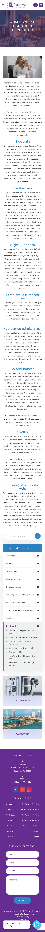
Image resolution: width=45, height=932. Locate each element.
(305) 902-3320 (22, 782)
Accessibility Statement (22, 914)
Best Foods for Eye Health (21, 648)
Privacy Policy (22, 917)
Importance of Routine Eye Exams (21, 664)
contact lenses (13, 587)
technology (11, 571)
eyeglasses (11, 618)
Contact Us (22, 734)
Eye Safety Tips (16, 652)
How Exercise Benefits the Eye (23, 637)
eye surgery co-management (20, 595)
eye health (11, 626)
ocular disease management (19, 610)
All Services (22, 700)
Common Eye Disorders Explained (20, 642)
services (10, 564)
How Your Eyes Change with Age (22, 657)
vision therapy (13, 579)
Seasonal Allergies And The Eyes (21, 632)
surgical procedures (15, 603)
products (10, 556)
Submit (22, 900)
